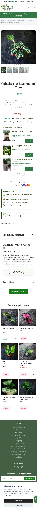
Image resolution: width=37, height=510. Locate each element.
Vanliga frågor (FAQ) (18, 454)
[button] (14, 64)
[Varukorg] (31, 7)
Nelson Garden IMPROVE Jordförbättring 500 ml (22, 160)
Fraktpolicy (18, 441)
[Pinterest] (22, 467)
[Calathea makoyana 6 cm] (9, 317)
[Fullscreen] (18, 47)
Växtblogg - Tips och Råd (18, 451)
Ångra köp (18, 438)
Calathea (29, 20)
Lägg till (29, 140)
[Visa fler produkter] (23, 174)
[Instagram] (18, 467)
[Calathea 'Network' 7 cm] (9, 351)
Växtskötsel (18, 457)
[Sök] (28, 7)
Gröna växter (11, 20)
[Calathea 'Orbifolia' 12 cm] (9, 387)
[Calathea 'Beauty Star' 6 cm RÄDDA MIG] (27, 351)
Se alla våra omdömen (25, 1)
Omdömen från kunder (18, 449)
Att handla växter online (18, 446)
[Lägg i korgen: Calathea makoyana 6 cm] (16, 339)
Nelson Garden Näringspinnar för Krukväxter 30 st (22, 146)
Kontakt (18, 430)
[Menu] (34, 7)
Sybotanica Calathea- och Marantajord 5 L (22, 132)
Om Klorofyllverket (18, 427)
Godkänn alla (18, 500)
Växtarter (21, 20)
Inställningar (18, 505)
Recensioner (9, 282)
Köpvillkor (18, 432)
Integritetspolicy (18, 443)
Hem (2, 20)
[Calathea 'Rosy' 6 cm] (27, 317)
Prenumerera (29, 478)
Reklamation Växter (18, 435)
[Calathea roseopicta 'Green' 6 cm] (27, 387)
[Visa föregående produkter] (13, 174)
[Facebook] (14, 467)
